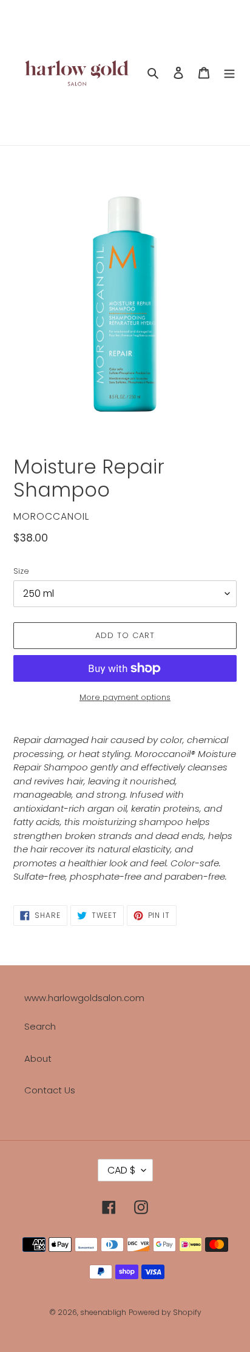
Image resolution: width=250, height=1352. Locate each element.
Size (21, 571)
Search (40, 1026)
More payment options (125, 697)
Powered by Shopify (165, 1312)
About (38, 1058)
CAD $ (121, 1170)
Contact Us (49, 1090)
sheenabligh (103, 1312)
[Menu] (229, 72)
